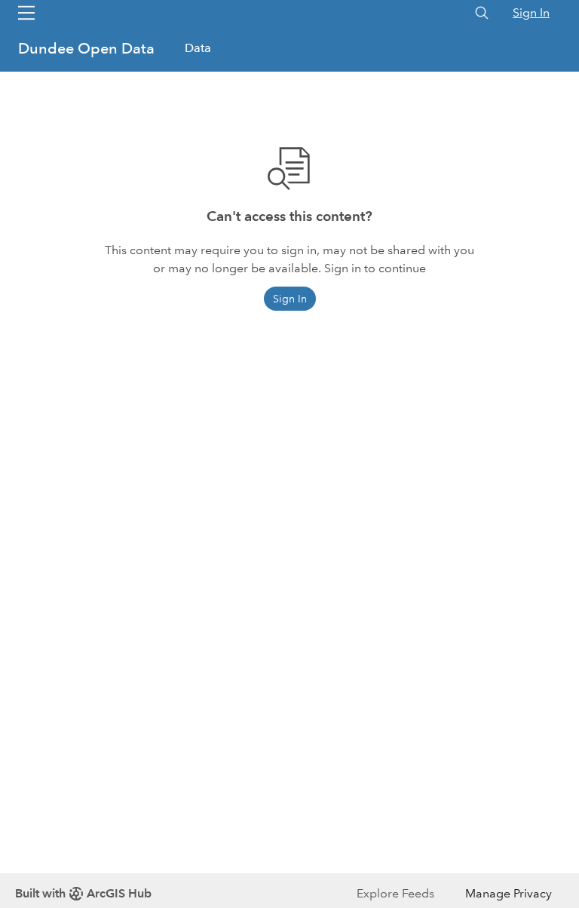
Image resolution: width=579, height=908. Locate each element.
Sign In (531, 12)
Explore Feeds (395, 893)
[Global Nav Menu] (26, 13)
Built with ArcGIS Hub (83, 893)
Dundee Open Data (88, 48)
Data (198, 48)
